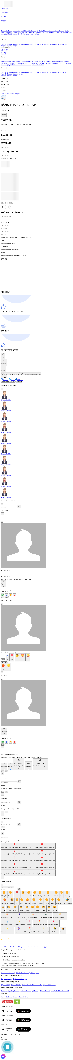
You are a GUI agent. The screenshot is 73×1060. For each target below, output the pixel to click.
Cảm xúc (3, 887)
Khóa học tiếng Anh (18, 31)
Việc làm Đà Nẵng (37, 985)
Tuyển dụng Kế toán (20, 991)
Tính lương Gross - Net (29, 34)
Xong (2, 826)
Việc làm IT (65, 991)
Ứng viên (3, 16)
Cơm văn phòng (59, 31)
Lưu (6, 771)
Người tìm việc (17, 979)
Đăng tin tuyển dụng (6, 979)
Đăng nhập (9, 45)
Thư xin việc (27, 973)
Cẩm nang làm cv (28, 44)
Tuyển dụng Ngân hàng (7, 991)
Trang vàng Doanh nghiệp (11, 32)
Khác (5, 377)
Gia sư (26, 31)
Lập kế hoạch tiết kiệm (41, 32)
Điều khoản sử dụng (16, 947)
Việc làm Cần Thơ (27, 985)
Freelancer (52, 31)
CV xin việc (4, 12)
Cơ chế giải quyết (42, 947)
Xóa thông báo (5, 47)
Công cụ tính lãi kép (53, 32)
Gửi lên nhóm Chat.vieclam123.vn (32, 374)
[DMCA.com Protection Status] (17, 1003)
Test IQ (38, 34)
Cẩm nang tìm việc (17, 44)
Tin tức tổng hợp (62, 44)
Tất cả (3, 659)
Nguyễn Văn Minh (6, 400)
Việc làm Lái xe (57, 991)
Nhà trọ (41, 31)
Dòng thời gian (15, 93)
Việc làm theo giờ (33, 31)
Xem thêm (4, 662)
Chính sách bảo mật (29, 947)
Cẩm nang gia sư (38, 44)
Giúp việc (46, 31)
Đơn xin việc (19, 973)
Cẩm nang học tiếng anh (50, 44)
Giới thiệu (5, 947)
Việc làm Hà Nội (5, 985)
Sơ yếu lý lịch (35, 973)
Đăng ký (15, 45)
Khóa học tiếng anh (23, 61)
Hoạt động (10, 887)
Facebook (5, 380)
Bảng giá (3, 20)
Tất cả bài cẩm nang (6, 44)
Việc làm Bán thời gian (46, 991)
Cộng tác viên (23, 32)
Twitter (13, 380)
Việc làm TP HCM (16, 985)
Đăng (6, 597)
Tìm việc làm (4, 8)
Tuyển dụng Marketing (32, 991)
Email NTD (31, 32)
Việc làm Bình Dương (49, 985)
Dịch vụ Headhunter (6, 31)
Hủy (2, 597)
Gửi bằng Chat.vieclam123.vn (11, 374)
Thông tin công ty (6, 93)
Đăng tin (3, 45)
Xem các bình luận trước (7, 381)
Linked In (20, 380)
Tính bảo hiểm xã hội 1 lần (14, 34)
